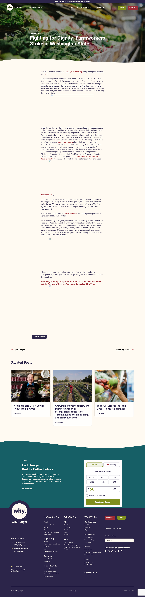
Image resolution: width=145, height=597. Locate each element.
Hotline (46, 527)
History (66, 532)
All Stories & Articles (50, 571)
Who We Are (72, 8)
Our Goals (67, 530)
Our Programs (90, 522)
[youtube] (119, 551)
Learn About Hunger (50, 559)
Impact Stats (88, 550)
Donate (122, 8)
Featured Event (88, 562)
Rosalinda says (47, 195)
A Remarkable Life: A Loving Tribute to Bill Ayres (29, 407)
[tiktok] (112, 551)
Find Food (133, 8)
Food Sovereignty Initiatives (92, 552)
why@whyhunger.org (21, 548)
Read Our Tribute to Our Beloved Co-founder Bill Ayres (72, 1)
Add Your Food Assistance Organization (51, 533)
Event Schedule (89, 565)
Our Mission (67, 525)
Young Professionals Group (52, 544)
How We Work (88, 525)
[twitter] (115, 551)
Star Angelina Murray (73, 72)
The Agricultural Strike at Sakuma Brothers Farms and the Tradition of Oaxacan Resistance (71, 282)
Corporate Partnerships (51, 551)
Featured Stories (48, 569)
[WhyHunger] (15, 7)
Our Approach (90, 534)
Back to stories (39, 337)
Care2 (45, 74)
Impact (87, 547)
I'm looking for (40, 7)
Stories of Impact (69, 542)
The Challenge (88, 537)
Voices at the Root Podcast (51, 574)
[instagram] (109, 551)
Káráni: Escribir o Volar (85, 284)
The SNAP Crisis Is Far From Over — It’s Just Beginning (112, 407)
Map (85, 530)
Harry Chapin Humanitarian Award (72, 548)
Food (46, 522)
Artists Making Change (70, 545)
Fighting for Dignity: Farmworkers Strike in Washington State (67, 41)
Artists (46, 549)
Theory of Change (89, 540)
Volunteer (46, 546)
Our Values (67, 527)
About (66, 522)
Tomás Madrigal (70, 213)
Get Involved (99, 8)
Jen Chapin (20, 350)
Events (87, 559)
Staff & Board (68, 535)
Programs (87, 527)
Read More (17, 414)
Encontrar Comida (49, 525)
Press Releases (48, 576)
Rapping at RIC (123, 350)
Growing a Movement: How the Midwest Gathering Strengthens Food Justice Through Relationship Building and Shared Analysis (72, 411)
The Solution (88, 542)
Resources (48, 556)
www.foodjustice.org (49, 281)
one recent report (65, 142)
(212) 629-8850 (18, 551)
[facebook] (106, 551)
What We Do (85, 8)
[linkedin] (122, 551)
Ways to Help (49, 538)
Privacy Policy (72, 591)
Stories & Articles (51, 566)
